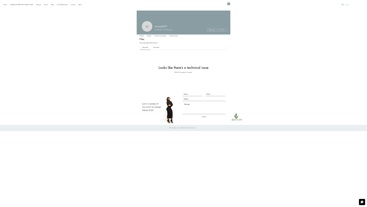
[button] (228, 3)
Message (212, 30)
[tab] (145, 47)
